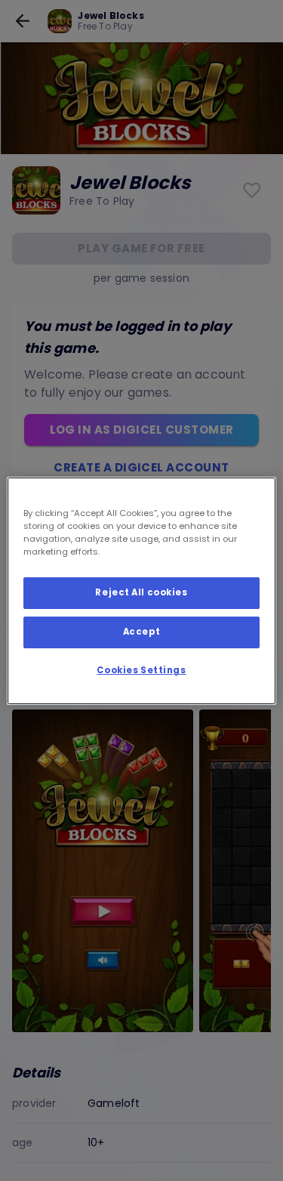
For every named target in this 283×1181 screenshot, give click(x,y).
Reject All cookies (141, 592)
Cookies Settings (141, 670)
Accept (141, 632)
